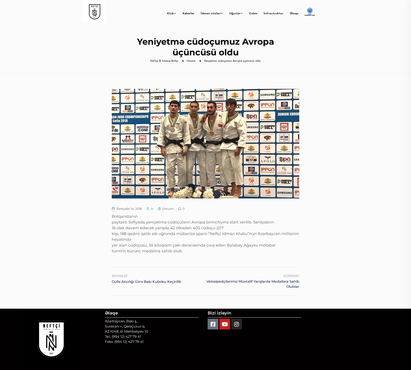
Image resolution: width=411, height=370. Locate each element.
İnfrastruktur (273, 13)
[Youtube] (224, 324)
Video (253, 13)
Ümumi (168, 209)
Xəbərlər (188, 13)
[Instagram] (236, 324)
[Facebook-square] (213, 324)
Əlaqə (294, 13)
